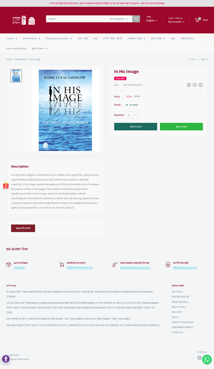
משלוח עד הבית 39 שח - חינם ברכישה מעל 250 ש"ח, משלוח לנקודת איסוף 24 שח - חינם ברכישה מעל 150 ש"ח (107, 3)
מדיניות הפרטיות (180, 296)
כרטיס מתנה (187, 38)
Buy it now (181, 126)
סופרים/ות (156, 38)
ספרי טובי (83, 38)
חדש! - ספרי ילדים (112, 38)
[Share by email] (195, 85)
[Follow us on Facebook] (199, 358)
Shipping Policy (180, 301)
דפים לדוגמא (23, 228)
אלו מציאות (20, 59)
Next (203, 59)
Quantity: (119, 115)
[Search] (136, 18)
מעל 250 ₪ (19, 267)
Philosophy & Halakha (57, 38)
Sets (95, 38)
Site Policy (177, 291)
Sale (173, 38)
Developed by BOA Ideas (17, 359)
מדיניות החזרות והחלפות (79, 267)
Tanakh (10, 38)
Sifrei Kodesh (30, 38)
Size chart (177, 311)
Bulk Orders (38, 48)
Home (9, 59)
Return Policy (178, 306)
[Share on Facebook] (189, 85)
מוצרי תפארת (135, 38)
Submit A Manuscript (182, 322)
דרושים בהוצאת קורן (182, 327)
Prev (193, 59)
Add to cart (136, 126)
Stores (175, 317)
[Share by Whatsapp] (200, 85)
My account (175, 21)
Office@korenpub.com (185, 267)
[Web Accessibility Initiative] (6, 359)
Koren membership (16, 48)
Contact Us (177, 332)
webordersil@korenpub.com (135, 267)
